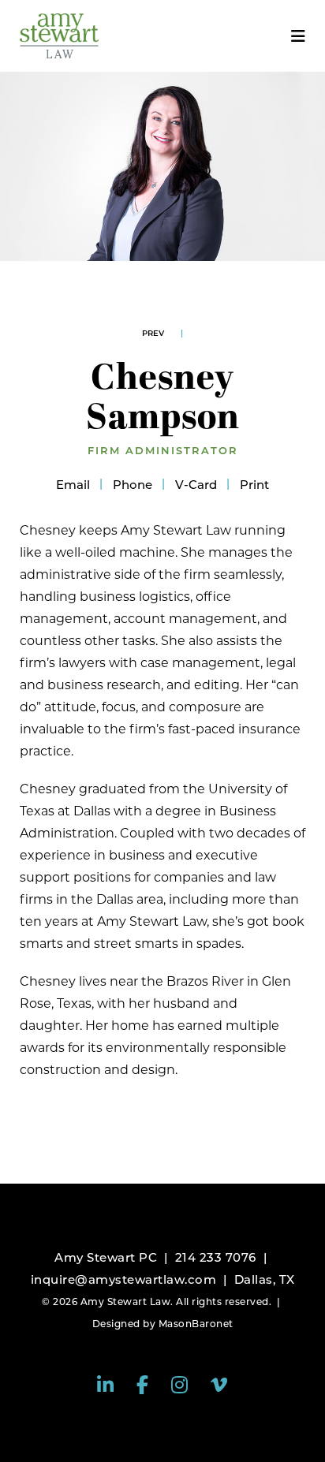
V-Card (196, 484)
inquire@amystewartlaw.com (124, 1279)
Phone (132, 484)
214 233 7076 (215, 1257)
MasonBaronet (196, 1324)
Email (73, 484)
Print (254, 484)
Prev (153, 333)
